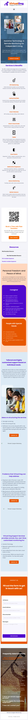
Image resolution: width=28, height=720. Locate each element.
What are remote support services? (11, 697)
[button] (14, 9)
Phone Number (7, 614)
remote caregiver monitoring (11, 679)
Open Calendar (14, 237)
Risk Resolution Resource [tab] (8, 251)
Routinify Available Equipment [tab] (9, 261)
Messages (5, 621)
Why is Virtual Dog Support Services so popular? (12, 658)
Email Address (7, 607)
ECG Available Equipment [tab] (8, 258)
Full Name (5, 600)
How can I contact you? (12, 705)
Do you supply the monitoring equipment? (13, 701)
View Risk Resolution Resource (14, 255)
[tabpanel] (14, 255)
